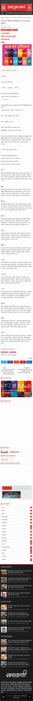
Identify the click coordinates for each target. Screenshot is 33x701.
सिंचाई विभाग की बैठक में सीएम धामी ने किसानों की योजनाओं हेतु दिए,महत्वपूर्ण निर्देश (20, 571)
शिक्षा (3, 553)
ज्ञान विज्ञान (5, 517)
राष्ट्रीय (4, 550)
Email (15, 30)
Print (9, 30)
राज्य (3, 544)
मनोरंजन (4, 532)
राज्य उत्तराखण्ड (6, 547)
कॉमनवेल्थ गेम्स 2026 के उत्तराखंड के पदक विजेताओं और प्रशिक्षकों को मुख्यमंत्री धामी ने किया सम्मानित (20, 649)
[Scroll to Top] (29, 697)
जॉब (3, 514)
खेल (3, 511)
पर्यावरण (4, 529)
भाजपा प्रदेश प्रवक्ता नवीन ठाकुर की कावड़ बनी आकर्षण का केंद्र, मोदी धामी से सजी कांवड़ (19, 579)
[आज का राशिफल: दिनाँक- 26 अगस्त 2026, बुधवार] (16, 389)
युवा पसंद (4, 538)
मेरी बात (4, 535)
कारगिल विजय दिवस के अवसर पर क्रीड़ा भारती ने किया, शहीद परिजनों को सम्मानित (20, 586)
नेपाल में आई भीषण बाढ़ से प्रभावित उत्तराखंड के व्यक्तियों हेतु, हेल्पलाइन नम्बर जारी (19, 628)
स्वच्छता (4, 556)
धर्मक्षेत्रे (30, 358)
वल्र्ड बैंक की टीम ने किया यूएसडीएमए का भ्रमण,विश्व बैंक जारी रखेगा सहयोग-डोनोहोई (18, 614)
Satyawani (9, 696)
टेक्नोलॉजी (4, 520)
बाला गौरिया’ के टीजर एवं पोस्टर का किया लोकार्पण (18, 13)
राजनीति (4, 541)
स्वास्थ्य (4, 559)
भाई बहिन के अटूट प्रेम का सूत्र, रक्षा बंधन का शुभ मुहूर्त (19, 656)
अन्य (3, 507)
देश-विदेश (4, 523)
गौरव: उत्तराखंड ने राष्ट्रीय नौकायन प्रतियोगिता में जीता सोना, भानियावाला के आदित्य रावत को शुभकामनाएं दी (20, 642)
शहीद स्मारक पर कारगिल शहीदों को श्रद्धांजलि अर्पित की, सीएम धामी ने (19, 594)
